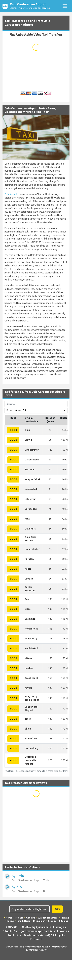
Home (9, 918)
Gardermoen (32, 459)
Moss (27, 609)
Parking (65, 918)
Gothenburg (31, 748)
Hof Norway (31, 628)
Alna (27, 518)
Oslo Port (30, 528)
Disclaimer (39, 921)
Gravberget (31, 678)
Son (27, 599)
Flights (19, 918)
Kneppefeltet (32, 479)
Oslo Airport (11, 194)
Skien (28, 728)
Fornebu (29, 559)
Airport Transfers (47, 918)
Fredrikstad (31, 648)
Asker (28, 568)
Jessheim (30, 469)
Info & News (23, 921)
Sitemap (63, 921)
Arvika (28, 688)
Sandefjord (31, 738)
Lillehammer (32, 449)
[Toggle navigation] (64, 6)
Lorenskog (31, 509)
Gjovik (28, 440)
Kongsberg (31, 638)
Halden (29, 668)
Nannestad (31, 489)
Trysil (28, 718)
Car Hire (30, 918)
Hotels (10, 921)
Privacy (52, 921)
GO (57, 909)
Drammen (30, 618)
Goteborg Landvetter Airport (31, 760)
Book (13, 430)
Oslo (27, 430)
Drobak (29, 578)
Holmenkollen (32, 549)
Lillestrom (30, 499)
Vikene (28, 658)
